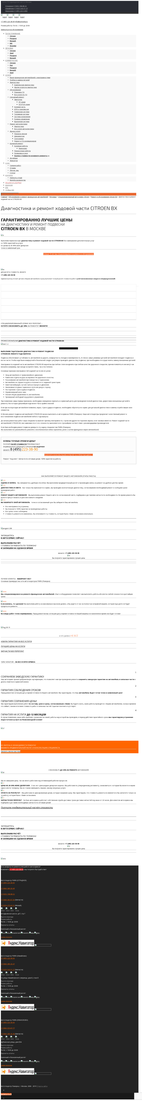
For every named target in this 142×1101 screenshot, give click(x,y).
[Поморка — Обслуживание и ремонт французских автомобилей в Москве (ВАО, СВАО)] (12, 17)
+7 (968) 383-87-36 (8, 900)
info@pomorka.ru (21, 22)
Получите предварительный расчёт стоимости (27, 807)
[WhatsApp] (3, 909)
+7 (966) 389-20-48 (8, 1034)
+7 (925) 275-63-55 (8, 905)
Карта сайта (42, 1086)
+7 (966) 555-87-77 (8, 1028)
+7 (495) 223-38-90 (8, 22)
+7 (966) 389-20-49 (8, 888)
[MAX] (12, 909)
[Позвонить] (17, 909)
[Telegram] (8, 909)
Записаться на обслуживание (12, 30)
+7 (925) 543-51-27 (8, 970)
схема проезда (6, 937)
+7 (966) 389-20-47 (8, 964)
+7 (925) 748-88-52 (8, 894)
